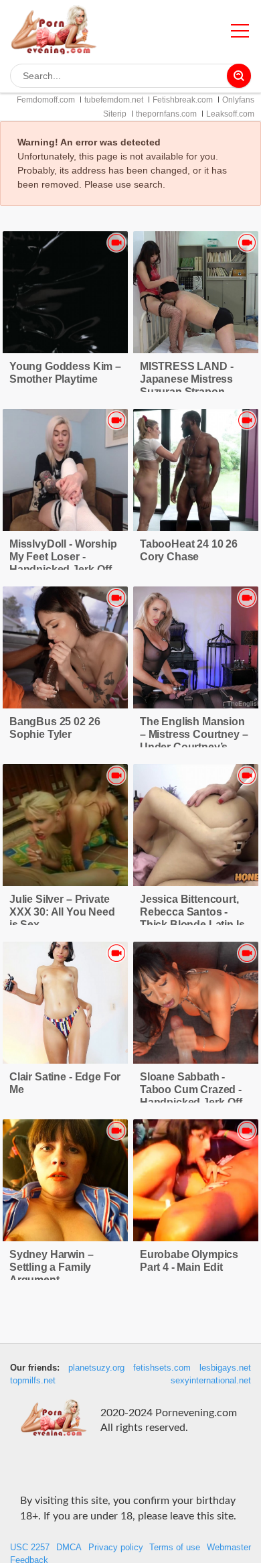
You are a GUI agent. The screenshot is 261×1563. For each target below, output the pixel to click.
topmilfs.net (33, 1380)
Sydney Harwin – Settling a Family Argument (51, 1267)
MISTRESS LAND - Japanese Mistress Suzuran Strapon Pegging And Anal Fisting (187, 392)
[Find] (239, 76)
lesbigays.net (225, 1368)
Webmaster (229, 1547)
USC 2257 (30, 1547)
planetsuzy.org (96, 1368)
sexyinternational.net (211, 1380)
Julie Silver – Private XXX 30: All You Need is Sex (62, 911)
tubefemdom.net (113, 100)
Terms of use (174, 1547)
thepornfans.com (166, 114)
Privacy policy (115, 1547)
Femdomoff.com (46, 100)
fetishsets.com (162, 1368)
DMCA (69, 1547)
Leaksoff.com (230, 114)
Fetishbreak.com (183, 100)
